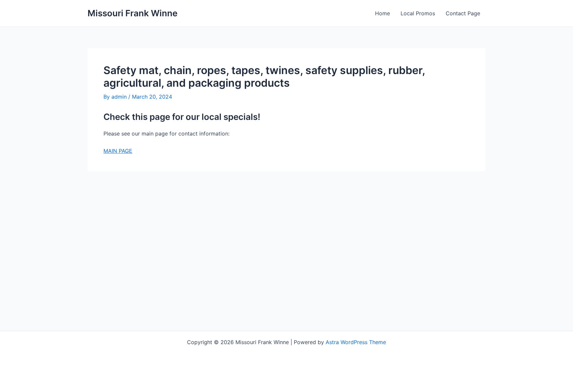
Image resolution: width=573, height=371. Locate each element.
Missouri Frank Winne (132, 13)
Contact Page (463, 13)
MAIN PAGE (117, 150)
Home (382, 13)
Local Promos (418, 13)
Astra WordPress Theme (356, 342)
